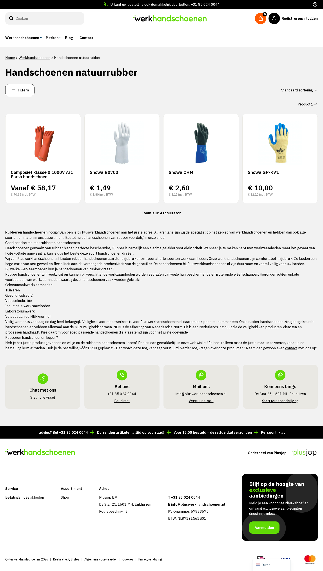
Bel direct (122, 401)
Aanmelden (264, 527)
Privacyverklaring (150, 559)
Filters (23, 90)
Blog (69, 38)
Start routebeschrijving (280, 401)
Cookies (127, 559)
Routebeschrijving (113, 511)
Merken (52, 38)
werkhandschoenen (251, 232)
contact (291, 348)
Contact (86, 38)
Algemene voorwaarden (100, 559)
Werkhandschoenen (22, 38)
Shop (65, 497)
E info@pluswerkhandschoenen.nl (196, 504)
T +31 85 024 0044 (184, 497)
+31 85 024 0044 (205, 4)
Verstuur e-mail (201, 401)
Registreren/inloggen (300, 18)
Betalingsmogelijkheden (24, 497)
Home (10, 57)
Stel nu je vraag (42, 397)
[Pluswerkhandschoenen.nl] (170, 18)
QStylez (73, 559)
